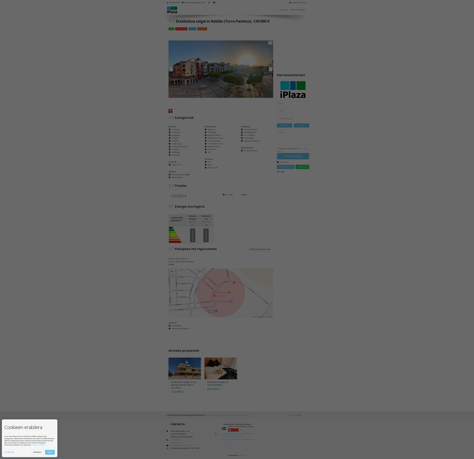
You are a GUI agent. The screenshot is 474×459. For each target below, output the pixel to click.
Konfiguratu (9, 452)
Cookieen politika (38, 445)
